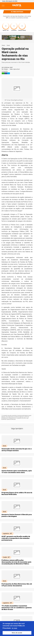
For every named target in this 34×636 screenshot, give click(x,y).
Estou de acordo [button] (17, 632)
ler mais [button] (14, 628)
